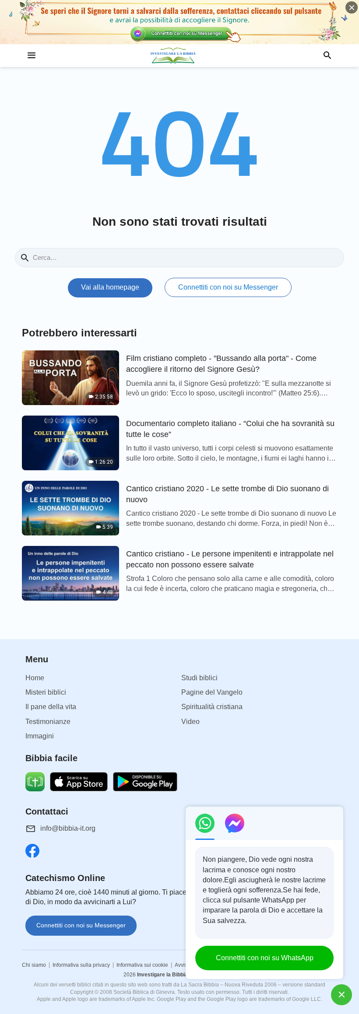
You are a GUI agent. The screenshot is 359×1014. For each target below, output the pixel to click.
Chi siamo (34, 965)
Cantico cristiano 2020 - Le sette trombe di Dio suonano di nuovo (227, 494)
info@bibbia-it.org (67, 828)
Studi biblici (199, 678)
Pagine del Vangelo (212, 692)
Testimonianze (47, 721)
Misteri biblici (45, 692)
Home (34, 678)
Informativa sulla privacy (81, 965)
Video (190, 721)
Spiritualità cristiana (212, 706)
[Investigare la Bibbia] (179, 55)
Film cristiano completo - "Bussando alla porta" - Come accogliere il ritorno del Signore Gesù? (221, 364)
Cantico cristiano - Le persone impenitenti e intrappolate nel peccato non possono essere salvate (230, 559)
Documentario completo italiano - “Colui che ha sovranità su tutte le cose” (230, 429)
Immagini (39, 736)
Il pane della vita (50, 706)
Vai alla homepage (110, 287)
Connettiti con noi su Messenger (228, 287)
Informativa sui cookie (142, 965)
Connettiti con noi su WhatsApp (264, 958)
